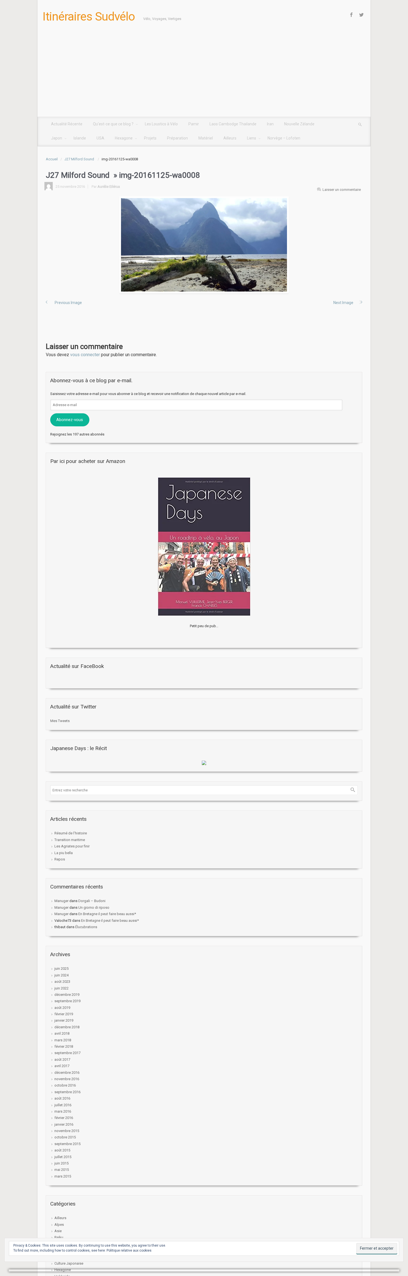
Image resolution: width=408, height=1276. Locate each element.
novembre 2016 (66, 1079)
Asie (58, 1231)
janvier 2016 (63, 1124)
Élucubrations (86, 927)
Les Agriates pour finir (72, 846)
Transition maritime (69, 840)
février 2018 (63, 1046)
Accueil (52, 159)
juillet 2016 (62, 1105)
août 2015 (62, 1150)
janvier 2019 (63, 1020)
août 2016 (62, 1098)
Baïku (58, 1237)
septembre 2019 (67, 1001)
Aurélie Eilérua (108, 186)
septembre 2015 (67, 1144)
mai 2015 (61, 1170)
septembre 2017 (67, 1053)
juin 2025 (61, 968)
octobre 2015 (65, 1137)
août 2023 (62, 981)
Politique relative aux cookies (129, 1250)
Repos (59, 859)
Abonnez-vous (69, 419)
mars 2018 (62, 1040)
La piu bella (63, 853)
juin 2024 (61, 975)
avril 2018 (61, 1033)
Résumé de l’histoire (70, 833)
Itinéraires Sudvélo (88, 16)
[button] (204, 244)
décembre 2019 (66, 995)
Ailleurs (60, 1218)
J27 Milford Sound (79, 159)
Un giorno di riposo (93, 907)
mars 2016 (62, 1111)
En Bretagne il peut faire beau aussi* (107, 914)
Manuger (61, 901)
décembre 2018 (66, 1027)
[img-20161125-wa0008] (204, 244)
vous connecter (85, 354)
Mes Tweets (60, 721)
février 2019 (63, 1014)
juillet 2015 (62, 1157)
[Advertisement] (204, 75)
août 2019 (62, 1008)
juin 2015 (61, 1163)
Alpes (59, 1224)
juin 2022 (61, 988)
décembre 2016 (66, 1072)
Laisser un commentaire (342, 190)
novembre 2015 (66, 1131)
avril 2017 (61, 1066)
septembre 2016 (67, 1092)
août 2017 (62, 1059)
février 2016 (63, 1118)
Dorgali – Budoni (91, 901)
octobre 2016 (65, 1085)
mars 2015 (62, 1176)
